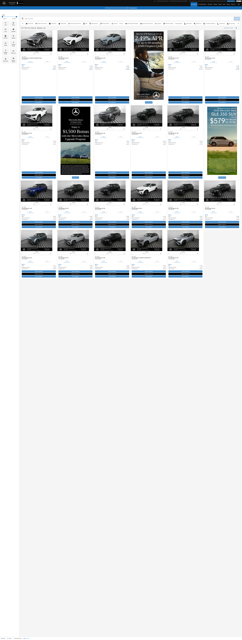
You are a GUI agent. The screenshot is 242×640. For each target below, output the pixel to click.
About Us (233, 4)
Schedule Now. (133, 8)
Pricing (30, 61)
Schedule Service (230, 1)
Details (47, 61)
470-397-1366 (194, 1)
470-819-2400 (223, 1)
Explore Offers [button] (75, 177)
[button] (239, 4)
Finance (228, 4)
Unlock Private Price (39, 99)
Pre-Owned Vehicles (202, 4)
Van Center (210, 4)
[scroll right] (238, 23)
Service (220, 4)
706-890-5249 (211, 1)
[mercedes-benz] (4, 3)
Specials (215, 4)
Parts (224, 4)
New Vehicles (194, 4)
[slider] (2, 16)
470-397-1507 (203, 1)
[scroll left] (22, 23)
